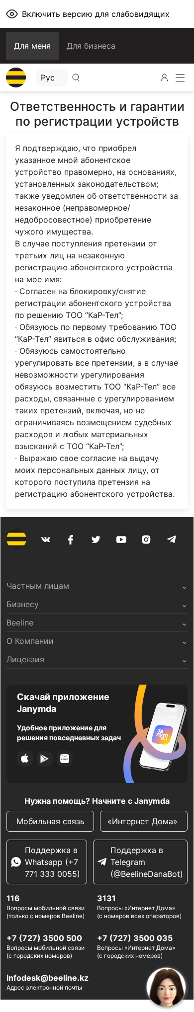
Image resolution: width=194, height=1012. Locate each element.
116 (13, 898)
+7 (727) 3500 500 (44, 938)
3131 (106, 898)
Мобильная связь (50, 821)
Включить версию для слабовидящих (96, 14)
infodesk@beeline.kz (47, 978)
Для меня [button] (32, 46)
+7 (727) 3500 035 (135, 938)
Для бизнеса (91, 46)
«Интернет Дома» (143, 821)
